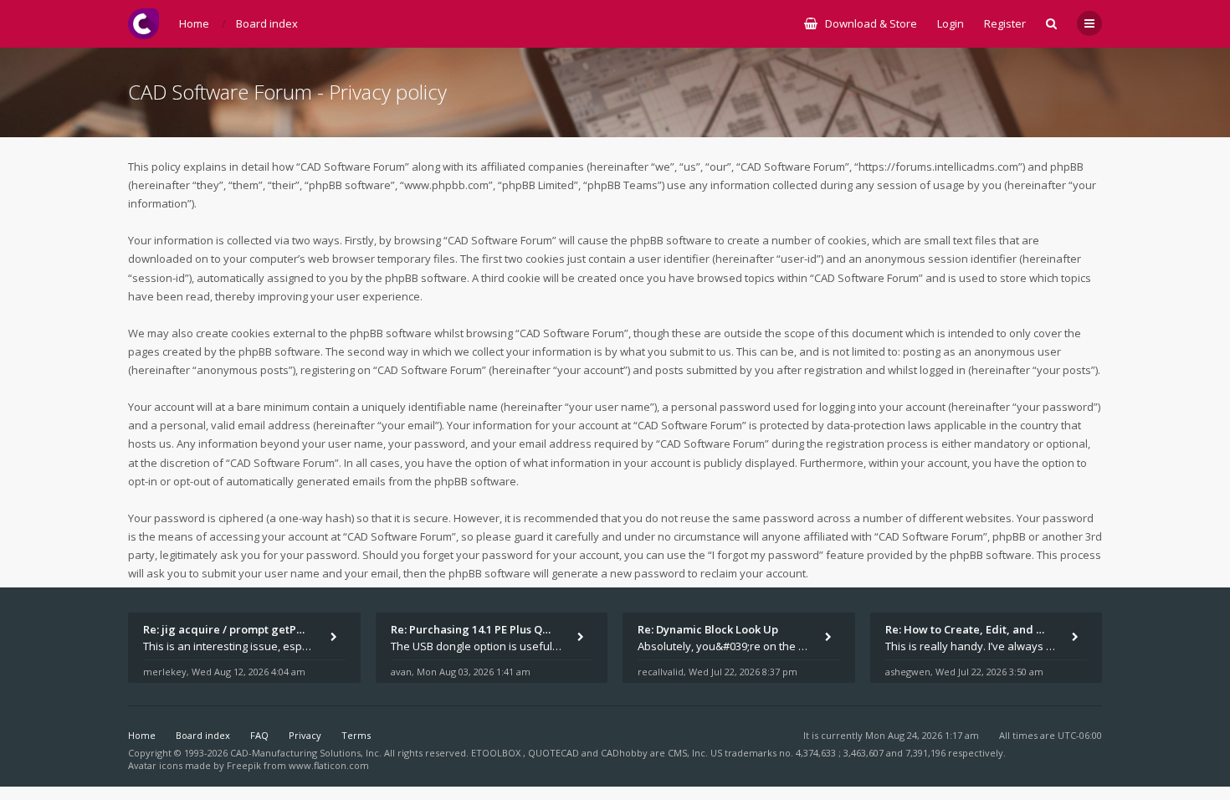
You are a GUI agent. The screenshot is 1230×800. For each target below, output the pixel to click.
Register (1005, 23)
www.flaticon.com (329, 765)
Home (142, 735)
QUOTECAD (555, 752)
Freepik (244, 765)
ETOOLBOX (497, 752)
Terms (356, 735)
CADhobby (624, 752)
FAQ (259, 735)
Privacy (305, 735)
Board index (203, 735)
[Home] (143, 23)
